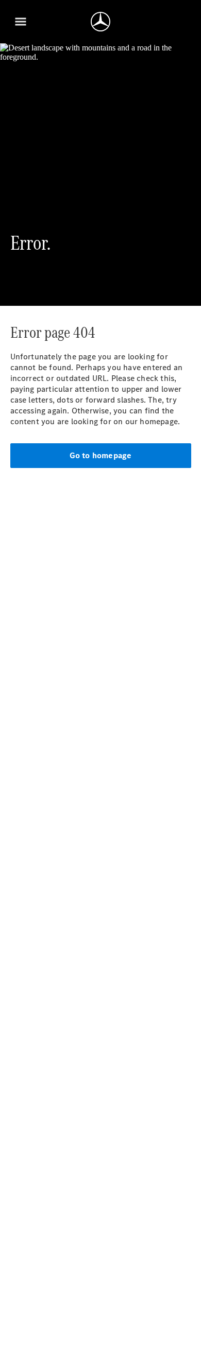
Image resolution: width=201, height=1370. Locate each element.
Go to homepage (101, 455)
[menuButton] (20, 21)
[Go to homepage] (100, 21)
